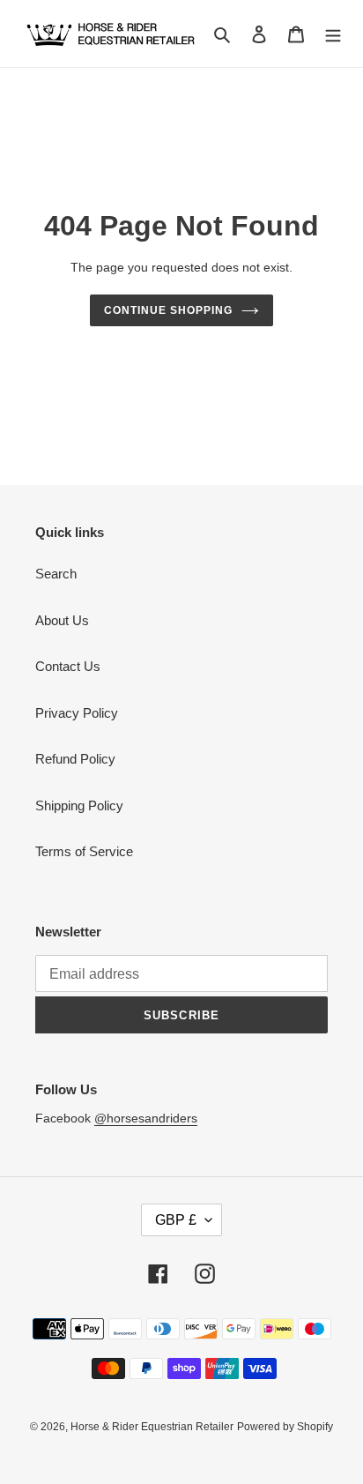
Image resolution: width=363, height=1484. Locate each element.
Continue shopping (168, 310)
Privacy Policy (76, 712)
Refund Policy (75, 758)
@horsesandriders (145, 1118)
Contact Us (67, 666)
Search (56, 573)
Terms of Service (84, 851)
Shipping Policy (79, 805)
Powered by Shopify (285, 1427)
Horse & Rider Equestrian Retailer (151, 1427)
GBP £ (175, 1219)
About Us (62, 620)
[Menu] (333, 34)
